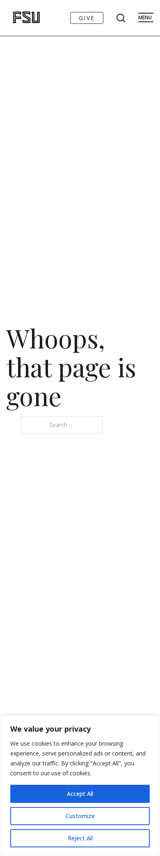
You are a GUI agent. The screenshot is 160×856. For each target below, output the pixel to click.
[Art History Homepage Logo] (18, 18)
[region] (80, 785)
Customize (80, 816)
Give (87, 18)
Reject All (80, 838)
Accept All (80, 794)
